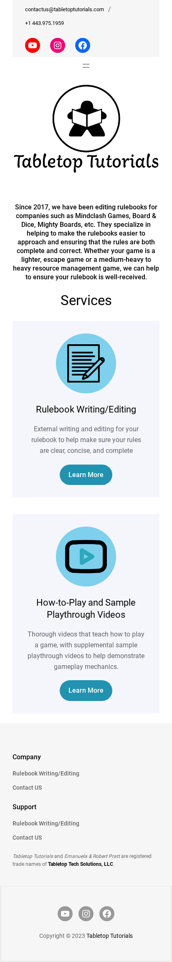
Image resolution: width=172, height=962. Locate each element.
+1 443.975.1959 (44, 23)
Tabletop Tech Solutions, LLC (80, 864)
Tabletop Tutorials (109, 935)
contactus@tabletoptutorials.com (64, 9)
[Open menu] (86, 66)
